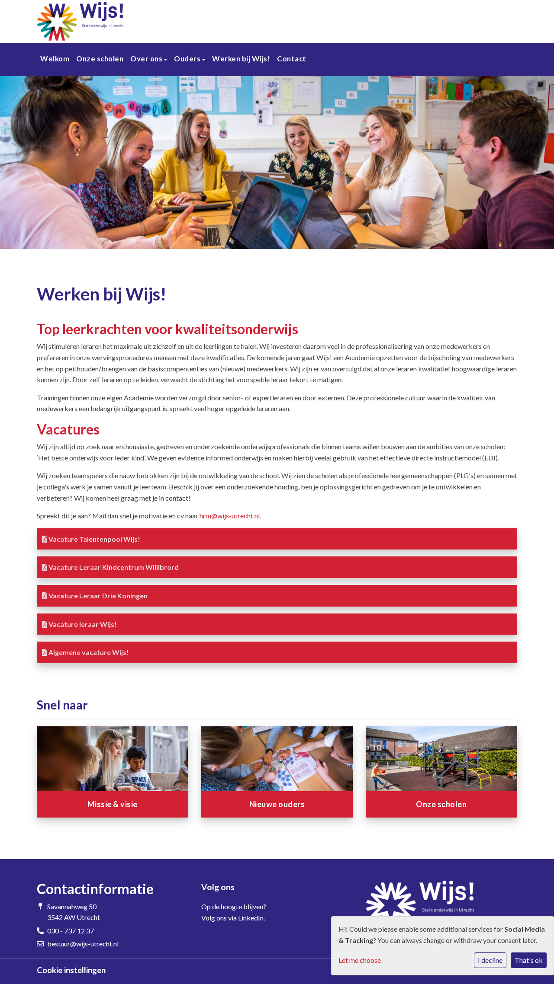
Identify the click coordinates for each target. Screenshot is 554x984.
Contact (291, 58)
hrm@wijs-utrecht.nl (230, 515)
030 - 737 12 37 (70, 930)
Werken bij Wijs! (241, 58)
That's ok (529, 960)
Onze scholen (99, 58)
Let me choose (359, 960)
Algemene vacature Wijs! (88, 652)
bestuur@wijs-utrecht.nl (83, 943)
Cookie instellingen (71, 970)
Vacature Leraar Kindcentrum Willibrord (113, 567)
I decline (490, 960)
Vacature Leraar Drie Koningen (97, 595)
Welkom (54, 58)
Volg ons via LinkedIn (232, 918)
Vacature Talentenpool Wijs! (93, 539)
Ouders (188, 58)
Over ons (147, 58)
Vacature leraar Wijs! (82, 624)
